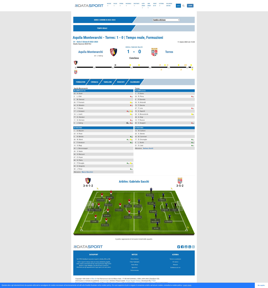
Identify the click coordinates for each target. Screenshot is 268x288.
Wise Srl (94, 279)
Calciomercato (134, 270)
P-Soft (154, 281)
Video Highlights (134, 262)
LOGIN (190, 5)
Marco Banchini (87, 172)
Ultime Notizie (135, 259)
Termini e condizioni (175, 259)
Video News (134, 264)
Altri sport (143, 4)
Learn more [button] (187, 285)
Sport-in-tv (134, 267)
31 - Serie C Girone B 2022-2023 (85, 42)
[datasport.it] (89, 5)
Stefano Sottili (148, 148)
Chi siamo (175, 262)
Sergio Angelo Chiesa (133, 281)
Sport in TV (155, 4)
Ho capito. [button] (261, 285)
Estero (121, 3)
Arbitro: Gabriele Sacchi (134, 47)
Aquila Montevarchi (90, 52)
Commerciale (104, 281)
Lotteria (161, 3)
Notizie (109, 3)
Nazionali (128, 3)
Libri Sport (149, 4)
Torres (169, 52)
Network (175, 264)
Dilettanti (136, 3)
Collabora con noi (169, 4)
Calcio (115, 3)
